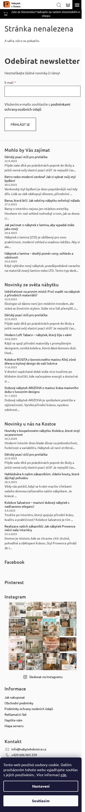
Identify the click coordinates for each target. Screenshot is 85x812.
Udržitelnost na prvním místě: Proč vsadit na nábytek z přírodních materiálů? (42, 293)
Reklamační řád (15, 714)
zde (63, 774)
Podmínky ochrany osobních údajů (29, 709)
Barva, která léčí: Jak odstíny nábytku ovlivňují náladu (42, 200)
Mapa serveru (14, 726)
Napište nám (13, 720)
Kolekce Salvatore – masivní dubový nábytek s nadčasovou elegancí (37, 504)
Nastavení (41, 786)
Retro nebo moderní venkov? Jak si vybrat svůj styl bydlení (40, 179)
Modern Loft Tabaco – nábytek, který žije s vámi (38, 335)
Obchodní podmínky (19, 703)
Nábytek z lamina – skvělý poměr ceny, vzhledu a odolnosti (39, 255)
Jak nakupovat (15, 697)
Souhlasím (41, 800)
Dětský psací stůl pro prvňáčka (26, 157)
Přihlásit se (20, 124)
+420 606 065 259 (24, 755)
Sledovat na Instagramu (46, 677)
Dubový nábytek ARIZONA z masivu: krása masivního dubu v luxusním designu (41, 390)
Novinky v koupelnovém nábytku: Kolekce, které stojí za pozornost (42, 432)
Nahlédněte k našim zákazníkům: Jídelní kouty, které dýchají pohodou (42, 476)
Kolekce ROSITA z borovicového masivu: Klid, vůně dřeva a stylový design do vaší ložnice (40, 361)
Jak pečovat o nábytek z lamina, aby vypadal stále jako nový (39, 227)
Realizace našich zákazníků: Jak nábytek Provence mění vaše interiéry (40, 528)
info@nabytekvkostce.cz (28, 749)
